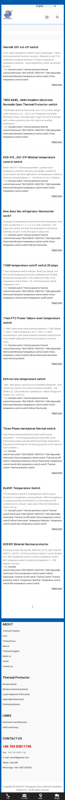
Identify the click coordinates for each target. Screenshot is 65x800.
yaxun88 (14, 762)
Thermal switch (43, 577)
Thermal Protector (11, 631)
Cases (6, 661)
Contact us (8, 666)
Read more (57, 84)
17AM (47, 73)
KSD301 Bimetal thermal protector (26, 544)
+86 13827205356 (23, 767)
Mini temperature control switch (32, 464)
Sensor (6, 646)
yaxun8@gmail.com (19, 757)
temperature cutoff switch (41, 298)
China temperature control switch (29, 458)
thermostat (15, 73)
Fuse (5, 636)
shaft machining (10, 727)
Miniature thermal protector (15, 689)
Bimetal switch (15, 69)
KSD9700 (39, 73)
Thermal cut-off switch (25, 517)
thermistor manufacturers (15, 722)
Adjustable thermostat (13, 699)
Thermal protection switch (22, 467)
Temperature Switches (20, 461)
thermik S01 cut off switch (20, 47)
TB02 (24, 73)
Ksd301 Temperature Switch (21, 488)
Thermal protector (31, 69)
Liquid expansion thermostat (16, 694)
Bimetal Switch (10, 684)
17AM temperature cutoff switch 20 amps (30, 265)
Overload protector (11, 704)
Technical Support (11, 651)
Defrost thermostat (38, 245)
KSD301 (31, 73)
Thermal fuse (9, 641)
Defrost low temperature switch (24, 379)
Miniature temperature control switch (31, 76)
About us (7, 656)
